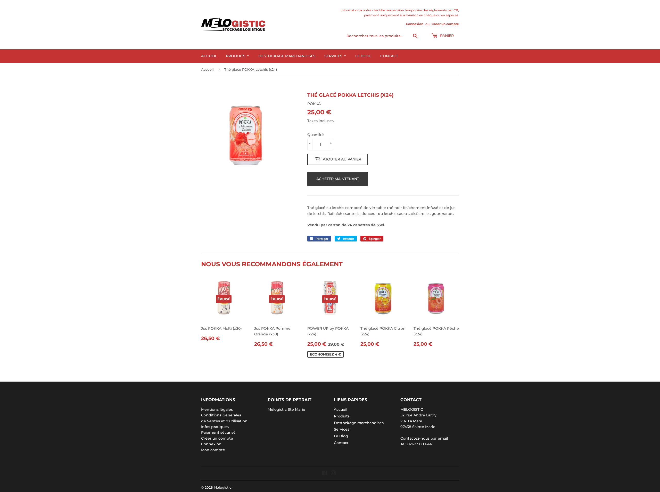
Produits (236, 56)
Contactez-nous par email (424, 438)
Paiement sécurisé (218, 432)
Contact (389, 56)
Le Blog (363, 56)
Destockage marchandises (287, 56)
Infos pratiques (215, 426)
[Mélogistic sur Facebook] (324, 473)
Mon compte (213, 450)
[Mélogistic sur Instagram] (333, 473)
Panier (446, 35)
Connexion (414, 24)
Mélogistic (222, 487)
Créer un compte (445, 24)
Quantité (315, 134)
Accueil (209, 56)
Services (333, 56)
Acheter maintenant (337, 178)
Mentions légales (217, 409)
